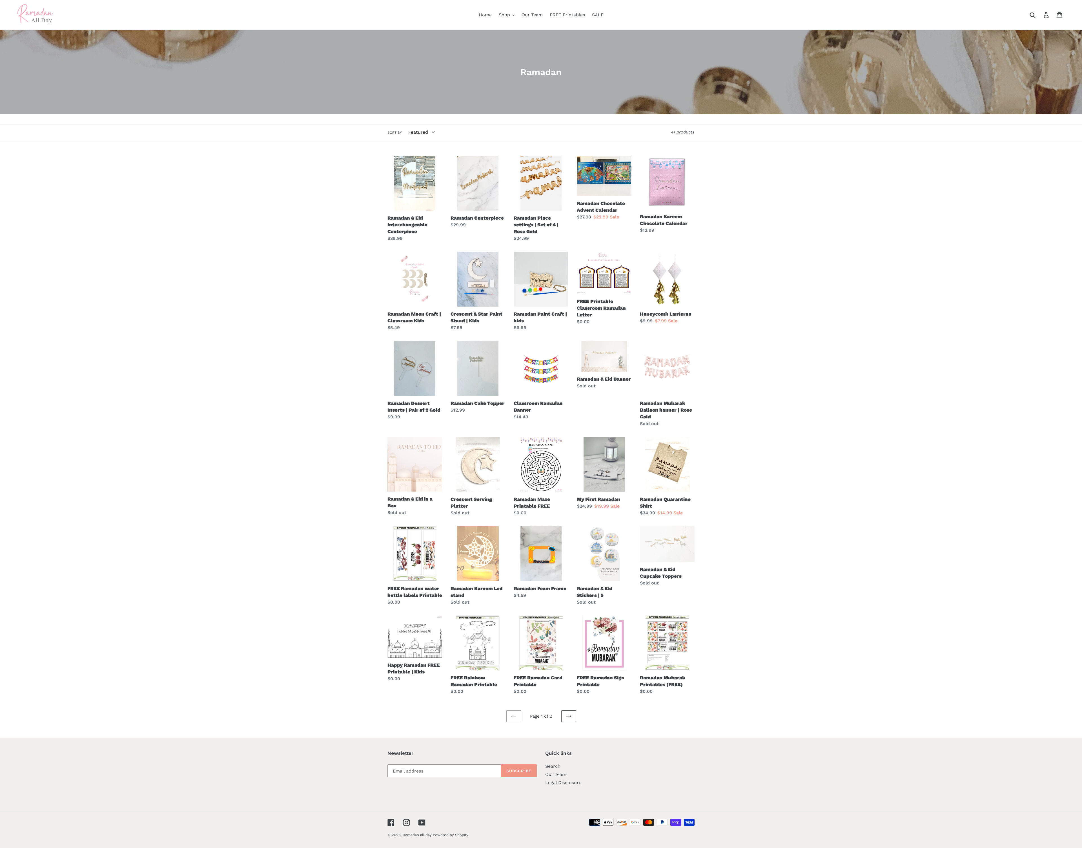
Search (552, 766)
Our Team (555, 774)
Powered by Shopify (450, 835)
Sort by (394, 133)
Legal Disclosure (563, 782)
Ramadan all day (418, 835)
